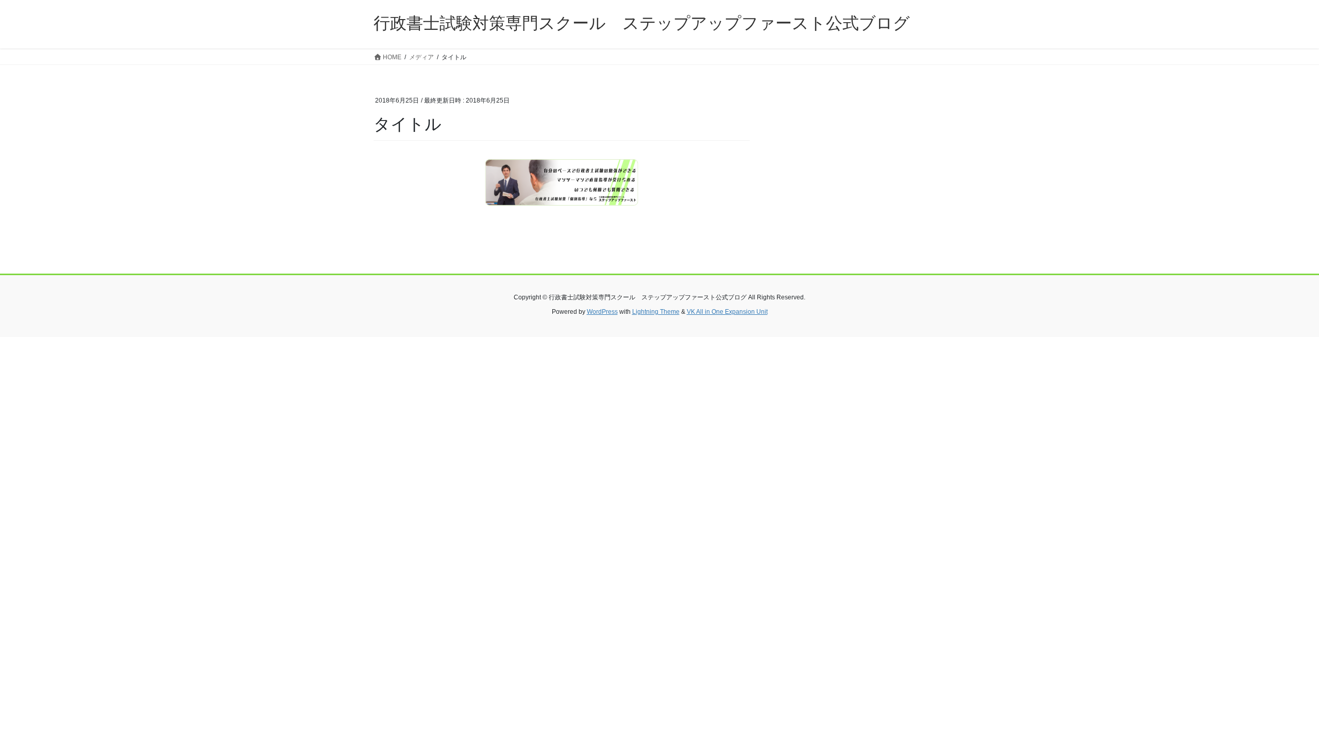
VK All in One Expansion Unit (727, 311)
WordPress (602, 311)
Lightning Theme (656, 311)
